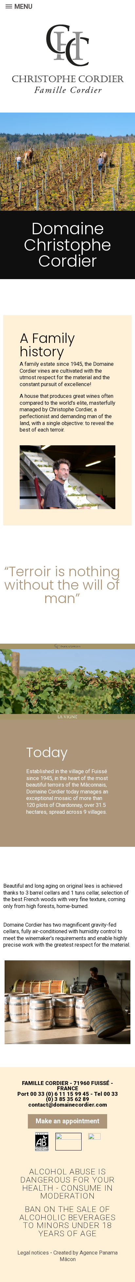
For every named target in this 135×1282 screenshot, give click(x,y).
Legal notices (33, 1253)
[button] (67, 1121)
